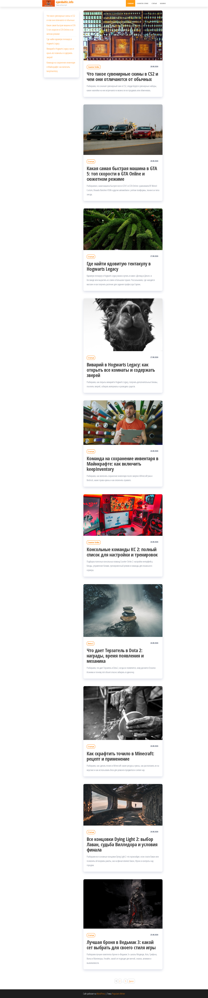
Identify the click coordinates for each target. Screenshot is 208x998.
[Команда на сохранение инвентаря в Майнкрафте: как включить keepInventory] (122, 422)
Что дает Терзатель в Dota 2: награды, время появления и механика (115, 655)
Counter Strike (142, 3)
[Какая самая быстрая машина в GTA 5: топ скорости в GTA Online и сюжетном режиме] (122, 129)
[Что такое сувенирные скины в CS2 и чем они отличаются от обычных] (122, 35)
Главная (131, 3)
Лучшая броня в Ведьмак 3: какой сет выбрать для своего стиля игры (121, 945)
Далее (131, 981)
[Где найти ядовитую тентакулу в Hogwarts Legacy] (122, 229)
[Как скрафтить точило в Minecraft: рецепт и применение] (122, 712)
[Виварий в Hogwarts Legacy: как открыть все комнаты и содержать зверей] (122, 324)
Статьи (154, 3)
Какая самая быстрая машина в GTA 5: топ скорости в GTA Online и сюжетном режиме (122, 173)
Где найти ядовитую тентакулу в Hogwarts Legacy (119, 266)
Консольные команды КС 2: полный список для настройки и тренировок (122, 552)
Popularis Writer (118, 993)
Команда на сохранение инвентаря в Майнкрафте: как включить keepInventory (122, 463)
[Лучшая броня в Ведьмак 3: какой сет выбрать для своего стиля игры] (122, 903)
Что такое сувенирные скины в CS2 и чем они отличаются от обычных (122, 76)
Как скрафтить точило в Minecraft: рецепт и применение (120, 756)
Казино (163, 3)
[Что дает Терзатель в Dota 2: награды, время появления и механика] (122, 610)
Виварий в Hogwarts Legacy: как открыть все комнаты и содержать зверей (121, 369)
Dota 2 (90, 643)
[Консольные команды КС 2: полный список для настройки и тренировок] (122, 514)
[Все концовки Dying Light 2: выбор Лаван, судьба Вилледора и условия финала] (122, 804)
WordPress (101, 993)
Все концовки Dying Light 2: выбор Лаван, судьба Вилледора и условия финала (122, 844)
